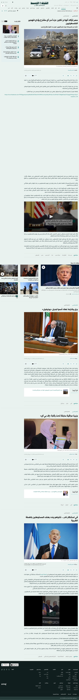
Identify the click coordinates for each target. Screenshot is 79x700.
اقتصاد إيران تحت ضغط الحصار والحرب (64, 11)
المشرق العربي (66, 16)
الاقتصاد (52, 8)
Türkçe (71, 2)
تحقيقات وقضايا (60, 687)
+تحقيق (61, 689)
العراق (66, 505)
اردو (68, 2)
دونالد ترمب (57, 255)
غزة (52, 255)
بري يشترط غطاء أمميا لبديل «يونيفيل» (60, 309)
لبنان (67, 403)
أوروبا (69, 674)
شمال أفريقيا (75, 676)
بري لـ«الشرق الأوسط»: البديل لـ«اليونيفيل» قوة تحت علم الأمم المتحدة (10, 42)
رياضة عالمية (68, 689)
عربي (77, 2)
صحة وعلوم (42, 8)
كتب (47, 672)
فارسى (66, 2)
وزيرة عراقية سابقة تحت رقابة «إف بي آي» (59, 415)
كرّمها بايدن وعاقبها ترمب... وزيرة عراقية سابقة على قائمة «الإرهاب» (10, 36)
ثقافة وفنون (47, 8)
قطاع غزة (64, 255)
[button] (51, 216)
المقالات (62, 672)
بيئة (40, 676)
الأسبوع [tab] (3, 21)
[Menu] (77, 8)
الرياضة (27, 8)
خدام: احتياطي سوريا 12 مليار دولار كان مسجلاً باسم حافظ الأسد (9, 52)
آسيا (69, 676)
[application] (51, 216)
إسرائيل (62, 403)
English (74, 2)
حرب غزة (70, 255)
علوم (40, 674)
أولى (71, 403)
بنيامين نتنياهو (69, 656)
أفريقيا (69, 678)
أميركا (62, 505)
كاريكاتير (62, 674)
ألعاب (12, 8)
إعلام (47, 678)
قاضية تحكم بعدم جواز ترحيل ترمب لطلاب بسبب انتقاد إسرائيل (62, 288)
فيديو (20, 8)
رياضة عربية (68, 687)
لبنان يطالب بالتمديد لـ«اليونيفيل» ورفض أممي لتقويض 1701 (10, 57)
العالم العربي (75, 16)
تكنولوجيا (37, 8)
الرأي (56, 8)
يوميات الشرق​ (32, 8)
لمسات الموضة (76, 689)
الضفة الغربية (43, 574)
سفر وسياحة (76, 687)
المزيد (9, 8)
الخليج (76, 674)
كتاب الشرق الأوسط (60, 676)
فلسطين (37, 255)
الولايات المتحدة (68, 672)
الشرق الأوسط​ (63, 8)
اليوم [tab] (5, 21)
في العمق (23, 8)
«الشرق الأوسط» (71, 70)
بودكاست (15, 8)
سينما (47, 676)
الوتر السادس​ (46, 674)
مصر (42, 255)
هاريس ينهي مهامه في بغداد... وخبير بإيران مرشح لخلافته (11, 47)
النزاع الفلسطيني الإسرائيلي (50, 656)
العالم (59, 8)
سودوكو (39, 687)
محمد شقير (72, 358)
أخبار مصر (47, 255)
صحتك (40, 672)
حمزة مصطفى (72, 454)
